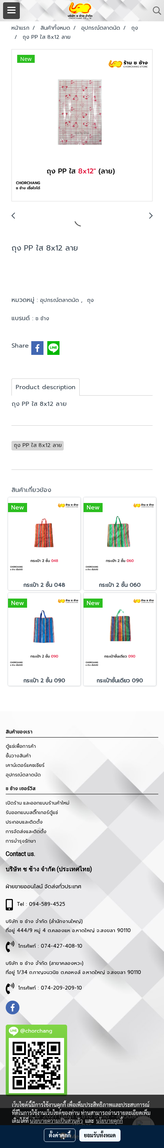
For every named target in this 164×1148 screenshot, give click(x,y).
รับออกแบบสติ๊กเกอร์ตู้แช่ (32, 812)
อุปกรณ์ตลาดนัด (60, 300)
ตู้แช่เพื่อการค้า (21, 746)
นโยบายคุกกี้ (109, 1120)
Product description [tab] (46, 387)
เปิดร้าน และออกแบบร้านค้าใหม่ (37, 803)
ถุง (90, 300)
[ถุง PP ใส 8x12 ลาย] (82, 125)
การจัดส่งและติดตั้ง (26, 831)
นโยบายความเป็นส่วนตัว (56, 1120)
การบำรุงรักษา (21, 841)
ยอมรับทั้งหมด (100, 1135)
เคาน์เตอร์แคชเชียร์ (25, 765)
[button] (154, 10)
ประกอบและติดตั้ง (24, 822)
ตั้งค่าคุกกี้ (60, 1135)
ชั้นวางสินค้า (18, 755)
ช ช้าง (42, 319)
